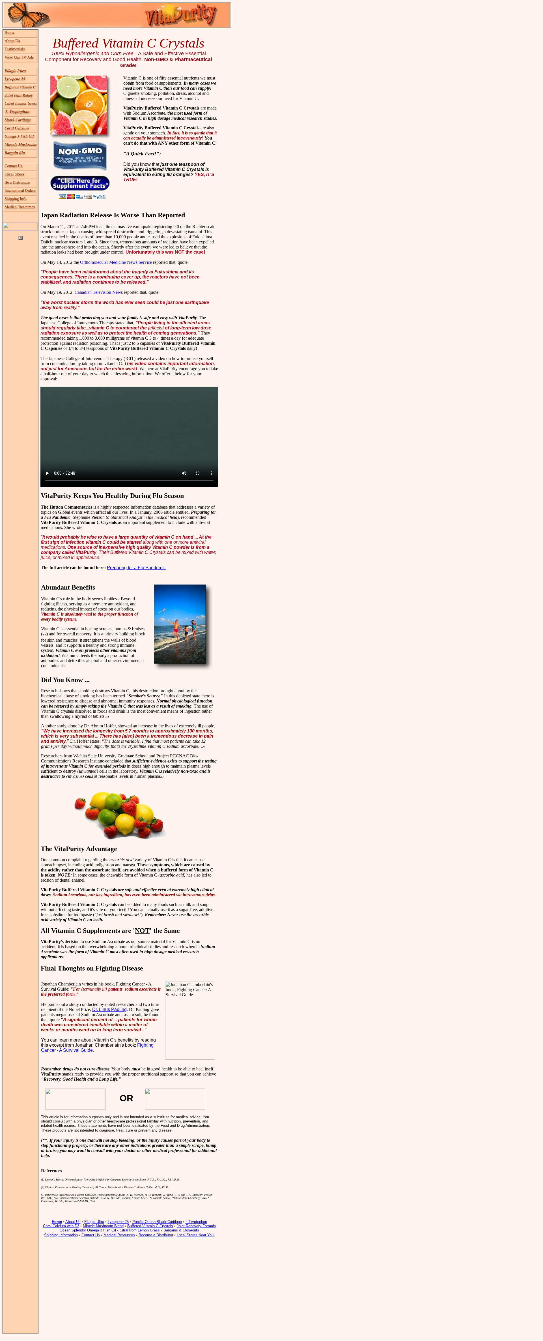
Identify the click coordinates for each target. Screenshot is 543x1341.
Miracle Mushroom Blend (103, 1226)
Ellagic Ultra (94, 1222)
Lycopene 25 (118, 1222)
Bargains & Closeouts (181, 1230)
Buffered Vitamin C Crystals (150, 1226)
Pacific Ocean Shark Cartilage (157, 1222)
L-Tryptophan (196, 1222)
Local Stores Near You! (196, 1235)
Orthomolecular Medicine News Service (116, 262)
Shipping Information (61, 1235)
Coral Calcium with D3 (61, 1226)
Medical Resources (119, 1235)
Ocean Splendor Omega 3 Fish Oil (88, 1230)
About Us (73, 1222)
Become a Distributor (156, 1235)
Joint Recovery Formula (196, 1226)
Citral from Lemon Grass (140, 1230)
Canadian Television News (99, 292)
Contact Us (90, 1235)
